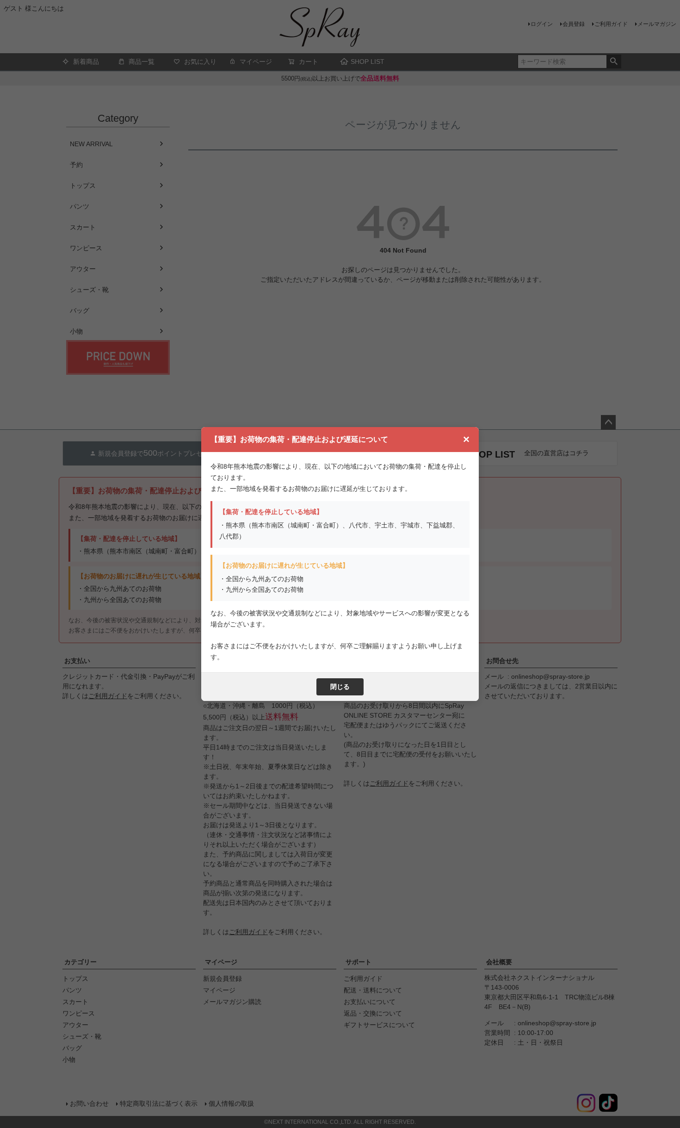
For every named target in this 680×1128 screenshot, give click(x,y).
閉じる (340, 686)
